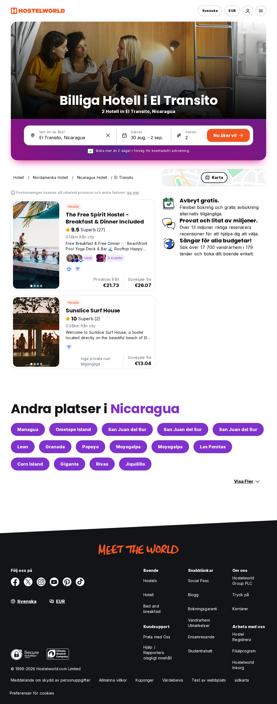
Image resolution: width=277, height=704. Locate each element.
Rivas (102, 464)
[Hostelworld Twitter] (28, 582)
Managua (27, 429)
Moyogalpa (128, 446)
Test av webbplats (209, 680)
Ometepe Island (73, 429)
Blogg (193, 594)
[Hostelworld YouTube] (54, 582)
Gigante (69, 464)
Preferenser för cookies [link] (32, 693)
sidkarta (242, 680)
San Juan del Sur (127, 429)
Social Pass (198, 580)
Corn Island (30, 464)
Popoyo (90, 446)
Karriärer (240, 608)
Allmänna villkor (113, 680)
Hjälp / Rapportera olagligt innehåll (157, 652)
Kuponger (145, 680)
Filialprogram (243, 651)
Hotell (148, 594)
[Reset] (107, 135)
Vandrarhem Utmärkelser (199, 623)
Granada (55, 446)
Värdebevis (172, 680)
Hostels (150, 580)
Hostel (73, 207)
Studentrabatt (200, 651)
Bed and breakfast (152, 609)
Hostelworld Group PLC (243, 581)
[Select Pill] (247, 10)
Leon (22, 446)
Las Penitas (213, 446)
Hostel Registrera (241, 637)
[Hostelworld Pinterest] (67, 582)
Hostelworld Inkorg (243, 665)
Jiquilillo (135, 464)
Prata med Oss (156, 637)
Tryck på (240, 594)
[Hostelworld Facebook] (15, 582)
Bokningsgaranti (202, 608)
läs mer (133, 193)
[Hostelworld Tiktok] (80, 582)
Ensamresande (201, 637)
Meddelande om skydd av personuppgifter (50, 680)
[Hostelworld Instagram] (41, 582)
